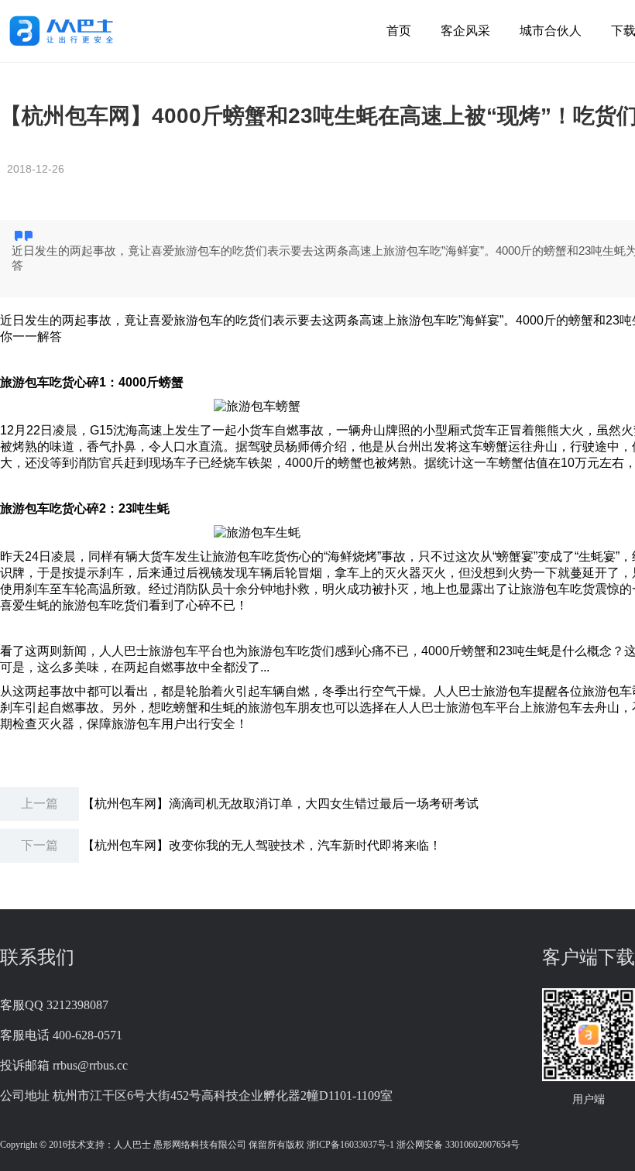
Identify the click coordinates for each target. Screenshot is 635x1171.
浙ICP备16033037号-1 (350, 1144)
